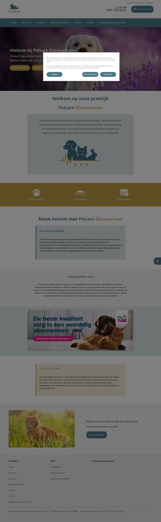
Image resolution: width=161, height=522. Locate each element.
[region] (81, 66)
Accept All (108, 74)
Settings (55, 74)
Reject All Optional (90, 74)
